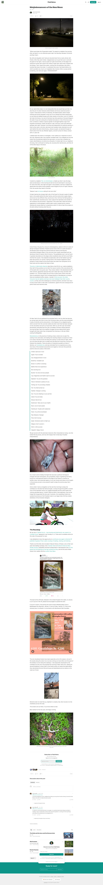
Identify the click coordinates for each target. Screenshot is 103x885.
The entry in (33, 266)
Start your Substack (48, 879)
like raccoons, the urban (61, 277)
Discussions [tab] (39, 829)
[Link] (28, 530)
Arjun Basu (34, 807)
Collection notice (60, 876)
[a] (51, 302)
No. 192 (31, 834)
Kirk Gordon (34, 793)
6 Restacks (44, 769)
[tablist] (35, 782)
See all (32, 858)
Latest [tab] (34, 829)
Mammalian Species (41, 266)
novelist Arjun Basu (50, 551)
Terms (55, 876)
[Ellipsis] (73, 793)
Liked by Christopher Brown (38, 794)
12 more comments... (34, 823)
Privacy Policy (60, 858)
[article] (51, 835)
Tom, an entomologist (47, 181)
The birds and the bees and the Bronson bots (42, 833)
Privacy (52, 876)
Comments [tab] (33, 782)
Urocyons (32, 279)
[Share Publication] (88, 2)
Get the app (57, 879)
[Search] (86, 2)
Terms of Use (57, 857)
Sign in (99, 2)
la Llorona (40, 191)
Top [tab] (31, 829)
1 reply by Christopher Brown (39, 803)
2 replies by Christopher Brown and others (42, 818)
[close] (63, 842)
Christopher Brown (36, 836)
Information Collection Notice (51, 858)
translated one (41, 345)
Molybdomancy (34, 336)
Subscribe (93, 2)
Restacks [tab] (37, 782)
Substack (45, 882)
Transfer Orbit (51, 545)
